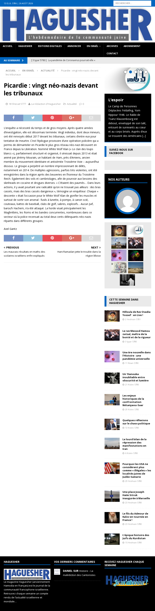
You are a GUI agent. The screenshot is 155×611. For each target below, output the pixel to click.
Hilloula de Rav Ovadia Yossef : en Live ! (136, 313)
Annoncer (74, 46)
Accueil (7, 46)
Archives (112, 46)
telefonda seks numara (61, 6)
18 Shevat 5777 (17, 104)
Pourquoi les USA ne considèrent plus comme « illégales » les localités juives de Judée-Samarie (136, 470)
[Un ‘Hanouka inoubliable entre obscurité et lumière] (112, 381)
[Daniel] (57, 572)
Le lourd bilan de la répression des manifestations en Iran (134, 444)
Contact (112, 53)
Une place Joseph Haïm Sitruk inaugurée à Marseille (136, 495)
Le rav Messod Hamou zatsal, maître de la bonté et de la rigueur (136, 334)
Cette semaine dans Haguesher (123, 301)
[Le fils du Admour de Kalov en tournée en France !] (112, 521)
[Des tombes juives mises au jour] (135, 267)
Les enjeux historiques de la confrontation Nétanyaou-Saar (133, 400)
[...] (144, 136)
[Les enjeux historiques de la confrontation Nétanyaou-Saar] (112, 403)
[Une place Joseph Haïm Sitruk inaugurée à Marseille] (112, 499)
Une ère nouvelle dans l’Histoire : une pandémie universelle (136, 355)
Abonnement (132, 46)
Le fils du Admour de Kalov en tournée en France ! (135, 517)
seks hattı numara (39, 2)
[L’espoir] (128, 80)
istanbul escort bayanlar (64, 2)
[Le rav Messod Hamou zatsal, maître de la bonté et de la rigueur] (135, 243)
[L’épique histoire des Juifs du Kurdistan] (112, 542)
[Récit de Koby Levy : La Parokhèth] (127, 280)
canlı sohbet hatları (128, 6)
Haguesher (25, 46)
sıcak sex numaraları (88, 6)
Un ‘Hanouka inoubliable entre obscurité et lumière (135, 377)
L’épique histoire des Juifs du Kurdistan (135, 536)
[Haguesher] (77, 40)
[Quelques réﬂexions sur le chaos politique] (112, 428)
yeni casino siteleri (11, 14)
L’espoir (116, 99)
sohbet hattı (27, 6)
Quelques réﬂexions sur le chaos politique (136, 422)
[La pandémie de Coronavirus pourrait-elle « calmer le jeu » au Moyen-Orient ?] (118, 243)
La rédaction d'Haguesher (46, 104)
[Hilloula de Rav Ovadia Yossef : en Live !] (118, 230)
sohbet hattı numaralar (94, 2)
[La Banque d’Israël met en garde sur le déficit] (118, 267)
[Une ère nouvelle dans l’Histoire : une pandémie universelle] (118, 255)
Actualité (72, 104)
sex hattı (41, 6)
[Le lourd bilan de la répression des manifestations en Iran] (112, 447)
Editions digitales (50, 46)
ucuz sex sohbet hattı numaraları (34, 10)
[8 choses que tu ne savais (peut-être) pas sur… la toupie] (135, 255)
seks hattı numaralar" (122, 2)
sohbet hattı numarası (13, 2)
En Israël (92, 46)
